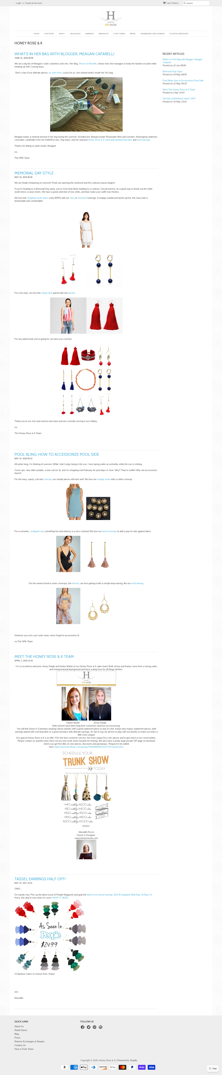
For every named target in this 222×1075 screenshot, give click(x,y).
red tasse (82, 198)
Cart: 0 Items (172, 3)
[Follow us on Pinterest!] (95, 1028)
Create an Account (33, 3)
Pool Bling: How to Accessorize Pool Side (56, 454)
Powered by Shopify (127, 1060)
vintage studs (103, 479)
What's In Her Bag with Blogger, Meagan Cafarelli (64, 54)
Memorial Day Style (34, 173)
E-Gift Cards (119, 33)
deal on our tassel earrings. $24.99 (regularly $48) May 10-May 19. (119, 894)
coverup (47, 479)
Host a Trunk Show (23, 1049)
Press (17, 1037)
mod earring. (137, 583)
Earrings (89, 33)
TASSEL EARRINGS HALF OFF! (40, 879)
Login (18, 3)
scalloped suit (36, 531)
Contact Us (20, 1045)
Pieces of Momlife (88, 63)
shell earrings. (144, 139)
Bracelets (103, 33)
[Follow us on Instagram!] (101, 1028)
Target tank (46, 293)
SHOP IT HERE (60, 897)
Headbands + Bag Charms (152, 33)
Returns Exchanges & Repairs (29, 1041)
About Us (19, 1026)
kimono (75, 583)
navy (72, 198)
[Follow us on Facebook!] (83, 1028)
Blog (16, 1034)
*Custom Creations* (178, 33)
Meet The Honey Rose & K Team (44, 656)
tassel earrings (109, 531)
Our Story (49, 33)
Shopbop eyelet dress (38, 198)
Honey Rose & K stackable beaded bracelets (110, 139)
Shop (61, 33)
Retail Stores (20, 1030)
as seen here (55, 72)
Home (36, 33)
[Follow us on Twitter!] (89, 1028)
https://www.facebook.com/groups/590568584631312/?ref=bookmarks (89, 747)
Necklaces (75, 33)
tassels (71, 293)
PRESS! (133, 33)
